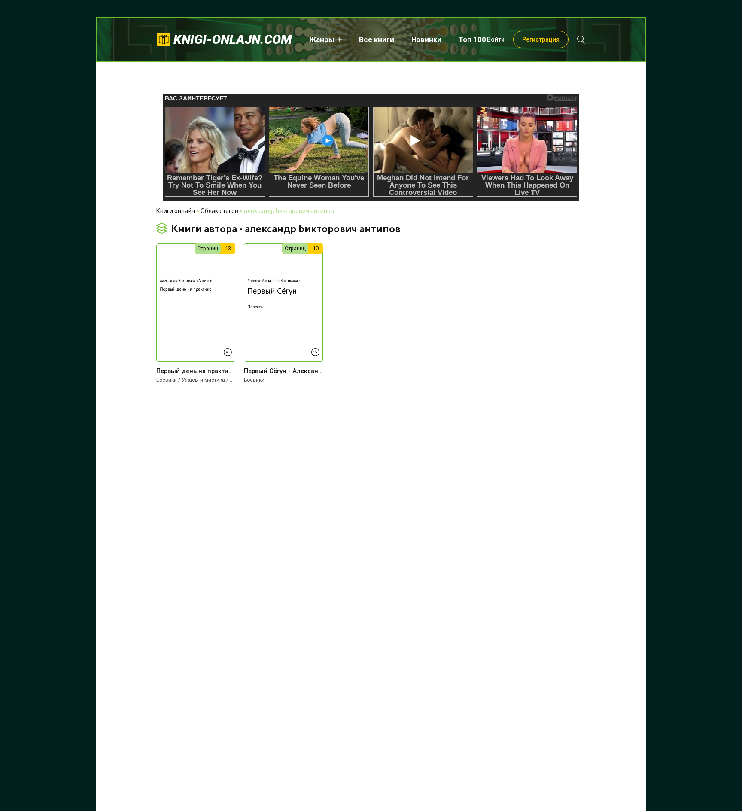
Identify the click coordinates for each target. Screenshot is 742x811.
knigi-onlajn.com (232, 39)
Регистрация (541, 39)
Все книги (376, 39)
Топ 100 (472, 39)
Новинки (426, 39)
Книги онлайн (175, 210)
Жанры (322, 39)
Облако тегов (219, 210)
